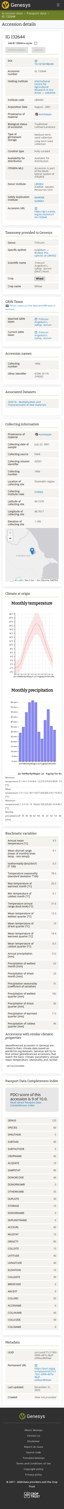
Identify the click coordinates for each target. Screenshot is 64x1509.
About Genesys (33, 1430)
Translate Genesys (34, 1457)
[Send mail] (7, 306)
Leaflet (20, 580)
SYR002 (38, 492)
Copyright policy (33, 1469)
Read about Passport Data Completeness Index (25, 1104)
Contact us (33, 1435)
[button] (32, 551)
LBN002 (39, 184)
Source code (33, 1452)
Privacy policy (33, 1474)
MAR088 (39, 197)
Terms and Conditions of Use (33, 1463)
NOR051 (39, 201)
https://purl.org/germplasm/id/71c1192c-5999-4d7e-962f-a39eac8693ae (45, 1374)
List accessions (15, 1066)
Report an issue (33, 1446)
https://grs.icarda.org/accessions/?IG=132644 (45, 214)
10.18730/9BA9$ (44, 64)
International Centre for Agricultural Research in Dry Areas (43, 86)
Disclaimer (33, 1441)
